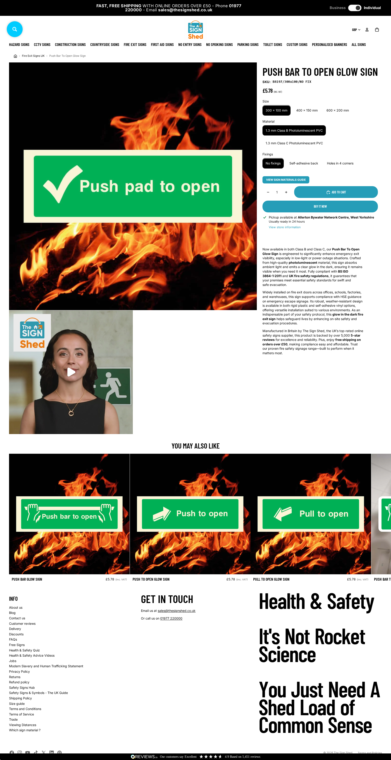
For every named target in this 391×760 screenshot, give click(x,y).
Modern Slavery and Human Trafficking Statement (46, 666)
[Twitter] (43, 752)
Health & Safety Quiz (24, 650)
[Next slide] (377, 519)
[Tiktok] (35, 752)
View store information (285, 227)
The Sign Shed (343, 752)
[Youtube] (27, 752)
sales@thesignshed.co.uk (177, 611)
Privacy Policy (19, 671)
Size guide (17, 703)
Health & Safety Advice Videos (32, 655)
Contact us (17, 618)
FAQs (13, 639)
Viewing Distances (22, 725)
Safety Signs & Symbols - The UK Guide (38, 693)
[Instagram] (19, 752)
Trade (13, 719)
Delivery (15, 629)
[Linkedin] (51, 752)
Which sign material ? (25, 730)
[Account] (367, 30)
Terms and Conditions (25, 709)
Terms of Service (21, 714)
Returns (14, 677)
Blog (12, 613)
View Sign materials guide (286, 179)
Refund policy (19, 682)
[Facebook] (11, 752)
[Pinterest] (59, 752)
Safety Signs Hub (22, 687)
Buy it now (320, 206)
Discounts (16, 634)
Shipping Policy (20, 698)
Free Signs (17, 645)
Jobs (12, 661)
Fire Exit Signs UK (33, 55)
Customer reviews (22, 623)
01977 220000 (171, 618)
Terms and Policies (370, 753)
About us (15, 607)
